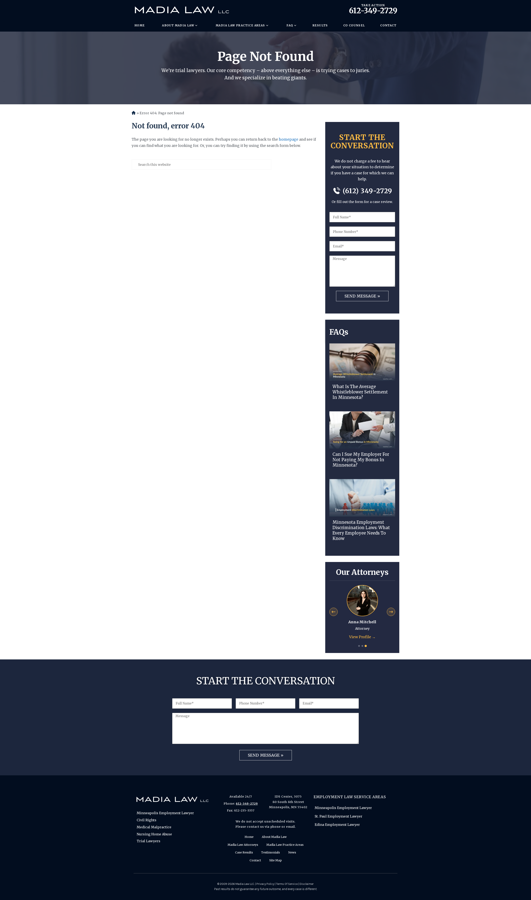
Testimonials (270, 852)
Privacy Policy (265, 884)
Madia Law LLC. (245, 884)
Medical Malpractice (154, 827)
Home (140, 25)
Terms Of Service (287, 884)
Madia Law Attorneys (243, 845)
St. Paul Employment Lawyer (338, 816)
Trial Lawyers (148, 841)
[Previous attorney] (333, 612)
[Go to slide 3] (365, 646)
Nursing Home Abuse (154, 834)
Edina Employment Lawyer (337, 825)
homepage (288, 139)
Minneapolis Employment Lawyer (165, 813)
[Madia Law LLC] (182, 10)
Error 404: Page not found (162, 113)
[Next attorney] (391, 612)
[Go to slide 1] (359, 646)
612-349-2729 (373, 11)
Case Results (244, 852)
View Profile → (362, 637)
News (292, 852)
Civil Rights (146, 820)
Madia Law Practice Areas (240, 25)
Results (320, 25)
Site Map (275, 860)
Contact (388, 25)
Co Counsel (354, 25)
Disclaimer (307, 884)
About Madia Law (178, 25)
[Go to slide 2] (362, 646)
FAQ (289, 25)
